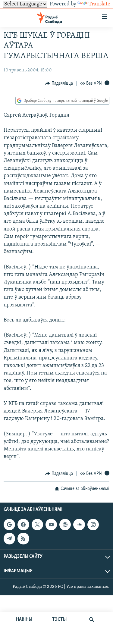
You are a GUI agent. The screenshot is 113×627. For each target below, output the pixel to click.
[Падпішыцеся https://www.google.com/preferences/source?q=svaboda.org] (9, 524)
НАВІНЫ (24, 619)
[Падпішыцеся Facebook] (23, 524)
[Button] (59, 83)
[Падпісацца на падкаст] (65, 524)
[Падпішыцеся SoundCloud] (79, 524)
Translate (99, 4)
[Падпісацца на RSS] (23, 538)
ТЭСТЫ (59, 619)
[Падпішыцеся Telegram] (9, 538)
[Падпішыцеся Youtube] (51, 524)
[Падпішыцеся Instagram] (93, 524)
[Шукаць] (92, 619)
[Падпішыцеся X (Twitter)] (37, 524)
